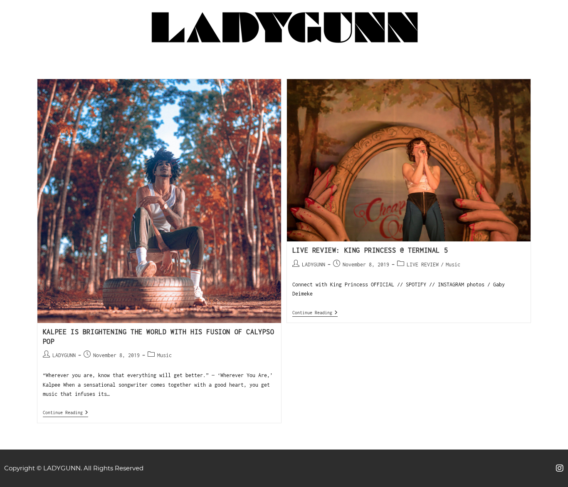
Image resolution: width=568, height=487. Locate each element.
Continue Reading (65, 412)
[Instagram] (560, 468)
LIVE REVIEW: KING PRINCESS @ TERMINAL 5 (370, 250)
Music (164, 355)
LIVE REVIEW (423, 264)
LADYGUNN (64, 355)
